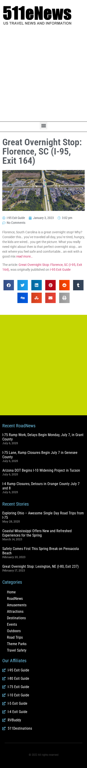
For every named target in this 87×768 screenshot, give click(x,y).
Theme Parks (16, 644)
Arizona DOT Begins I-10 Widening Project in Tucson (41, 470)
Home (11, 592)
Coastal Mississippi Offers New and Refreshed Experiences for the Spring (37, 533)
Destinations (16, 618)
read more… (24, 256)
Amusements (16, 605)
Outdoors (14, 631)
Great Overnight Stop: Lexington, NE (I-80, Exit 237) (40, 566)
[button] (43, 125)
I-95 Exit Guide (60, 269)
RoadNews (15, 598)
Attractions (15, 611)
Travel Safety (16, 650)
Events (12, 624)
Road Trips (15, 637)
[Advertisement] (43, 73)
